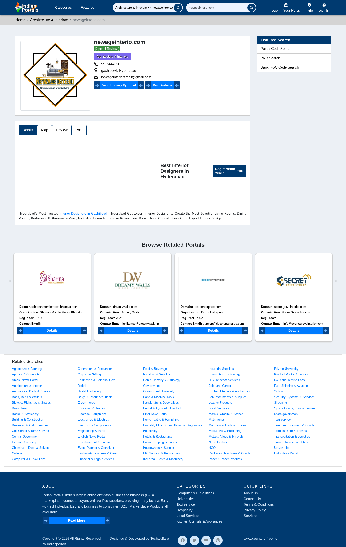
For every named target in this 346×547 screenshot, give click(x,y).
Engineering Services (92, 431)
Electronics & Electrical (94, 419)
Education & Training (92, 408)
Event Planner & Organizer (96, 447)
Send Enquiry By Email (119, 85)
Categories (64, 7)
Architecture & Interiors (49, 20)
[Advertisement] (90, 172)
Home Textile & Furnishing (161, 419)
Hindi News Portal (155, 414)
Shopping (280, 402)
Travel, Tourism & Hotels (291, 442)
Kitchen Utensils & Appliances (229, 391)
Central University (24, 442)
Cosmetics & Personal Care (97, 380)
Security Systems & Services (294, 397)
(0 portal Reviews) (107, 49)
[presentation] (10, 280)
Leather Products (220, 402)
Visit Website (162, 85)
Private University (286, 369)
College (17, 453)
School (279, 391)
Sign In (323, 10)
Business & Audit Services (30, 425)
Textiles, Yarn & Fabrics (290, 431)
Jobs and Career (220, 385)
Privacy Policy (255, 510)
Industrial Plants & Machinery (163, 459)
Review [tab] (62, 130)
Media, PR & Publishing (225, 431)
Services (250, 516)
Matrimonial (217, 419)
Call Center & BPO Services (31, 431)
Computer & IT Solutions (29, 459)
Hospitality (150, 431)
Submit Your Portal (285, 10)
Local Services (219, 408)
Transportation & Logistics (292, 436)
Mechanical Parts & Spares (227, 425)
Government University (158, 391)
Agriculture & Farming (27, 369)
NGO (212, 447)
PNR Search (270, 58)
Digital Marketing (89, 391)
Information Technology (225, 374)
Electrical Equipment (92, 414)
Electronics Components (94, 425)
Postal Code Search (276, 49)
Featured (88, 7)
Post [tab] (79, 130)
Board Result (21, 408)
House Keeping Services (160, 442)
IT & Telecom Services (224, 380)
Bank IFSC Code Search (280, 67)
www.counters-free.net (261, 538)
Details (52, 330)
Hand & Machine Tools (158, 397)
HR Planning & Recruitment (162, 453)
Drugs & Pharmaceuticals (95, 397)
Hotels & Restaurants (157, 436)
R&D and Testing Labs (289, 380)
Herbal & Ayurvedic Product (162, 408)
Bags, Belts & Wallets (27, 397)
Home (20, 20)
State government (286, 414)
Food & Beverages (156, 369)
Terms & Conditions (259, 504)
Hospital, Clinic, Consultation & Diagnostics (172, 425)
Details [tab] (28, 130)
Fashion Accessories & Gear (97, 453)
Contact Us (252, 499)
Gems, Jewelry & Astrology (161, 380)
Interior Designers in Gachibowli (84, 213)
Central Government (25, 436)
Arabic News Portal (25, 380)
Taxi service (282, 419)
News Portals (218, 442)
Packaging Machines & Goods (229, 453)
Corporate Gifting (89, 374)
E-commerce (86, 402)
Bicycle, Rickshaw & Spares (31, 402)
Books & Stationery (25, 414)
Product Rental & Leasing (291, 374)
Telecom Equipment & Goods (294, 425)
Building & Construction (28, 419)
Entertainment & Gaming (94, 442)
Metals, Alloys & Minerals (226, 436)
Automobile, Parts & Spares (31, 391)
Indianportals (57, 544)
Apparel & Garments (26, 374)
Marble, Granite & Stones (226, 414)
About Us (251, 493)
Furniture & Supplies (157, 374)
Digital (82, 385)
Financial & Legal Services (96, 459)
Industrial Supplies (221, 369)
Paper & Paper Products (225, 459)
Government (151, 385)
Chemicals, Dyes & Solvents (31, 447)
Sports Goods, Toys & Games (294, 408)
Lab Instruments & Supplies (228, 397)
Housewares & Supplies (159, 447)
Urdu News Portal (286, 453)
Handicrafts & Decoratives (161, 402)
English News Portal (91, 436)
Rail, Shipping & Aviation (291, 385)
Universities (282, 447)
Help (309, 10)
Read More (76, 520)
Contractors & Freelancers (95, 369)
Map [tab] (44, 130)
